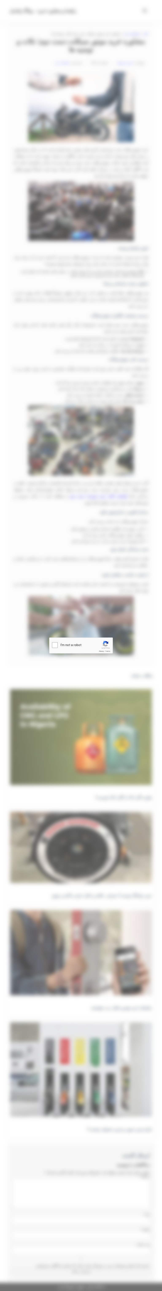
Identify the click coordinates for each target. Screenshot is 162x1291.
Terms (107, 651)
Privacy (101, 651)
